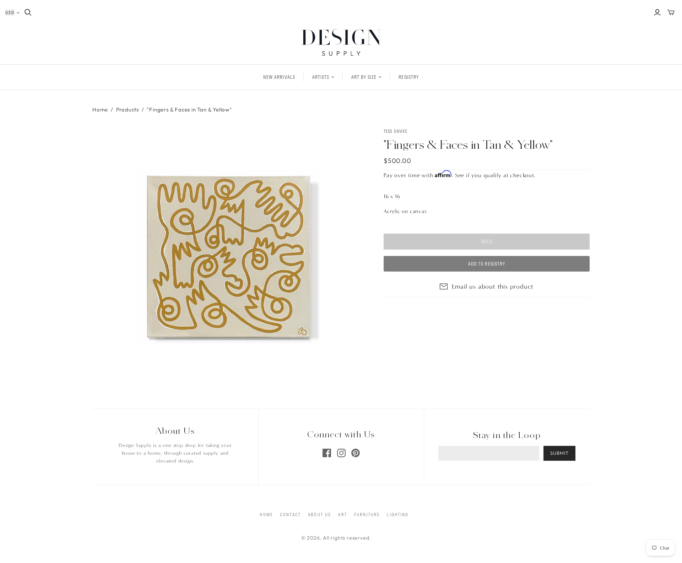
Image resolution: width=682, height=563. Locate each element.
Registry (408, 77)
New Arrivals (279, 77)
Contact (290, 514)
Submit (559, 453)
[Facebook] (327, 453)
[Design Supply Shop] (341, 42)
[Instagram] (341, 453)
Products (127, 109)
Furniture (367, 514)
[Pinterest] (355, 453)
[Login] (657, 12)
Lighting (397, 514)
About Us (319, 514)
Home (100, 109)
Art (342, 514)
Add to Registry (486, 263)
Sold (486, 241)
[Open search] (28, 12)
